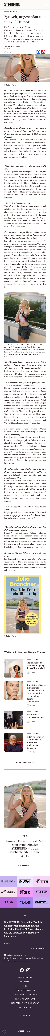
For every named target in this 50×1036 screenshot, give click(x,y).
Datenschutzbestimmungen (14, 958)
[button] (4, 1031)
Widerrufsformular (25, 990)
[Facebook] (38, 52)
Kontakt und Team (25, 999)
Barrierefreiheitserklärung (25, 1003)
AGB (25, 986)
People (13, 11)
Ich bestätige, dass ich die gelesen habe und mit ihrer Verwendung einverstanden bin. (23, 958)
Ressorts (25, 1015)
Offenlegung (25, 977)
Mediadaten (25, 1008)
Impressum (25, 982)
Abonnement (25, 866)
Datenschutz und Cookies (25, 995)
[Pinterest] (43, 52)
